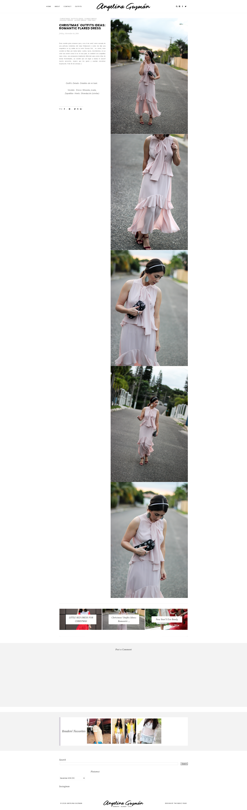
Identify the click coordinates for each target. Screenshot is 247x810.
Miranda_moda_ (90, 90)
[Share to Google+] (81, 109)
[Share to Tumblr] (77, 109)
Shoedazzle (86, 93)
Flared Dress (91, 19)
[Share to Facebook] (64, 109)
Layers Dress (80, 20)
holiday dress (66, 20)
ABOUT (57, 6)
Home (48, 6)
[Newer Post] (72, 637)
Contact (67, 6)
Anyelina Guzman (74, 803)
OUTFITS (78, 6)
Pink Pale (92, 20)
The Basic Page (180, 803)
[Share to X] (75, 109)
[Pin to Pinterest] (69, 109)
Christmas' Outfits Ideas (71, 19)
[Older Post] (175, 637)
